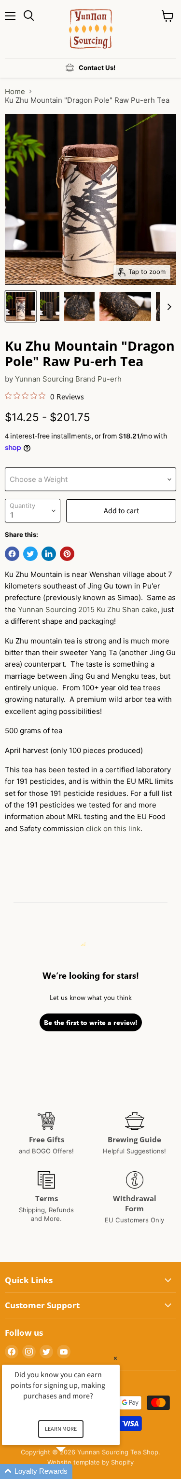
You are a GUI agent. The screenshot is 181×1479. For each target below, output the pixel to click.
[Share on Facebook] (12, 554)
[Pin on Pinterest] (67, 554)
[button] (72, 1471)
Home (15, 91)
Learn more (61, 1429)
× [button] (115, 1358)
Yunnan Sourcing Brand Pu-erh (68, 378)
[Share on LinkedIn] (49, 554)
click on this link (113, 828)
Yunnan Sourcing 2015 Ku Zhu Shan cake (87, 609)
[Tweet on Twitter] (30, 554)
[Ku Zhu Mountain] (20, 306)
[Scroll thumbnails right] (167, 307)
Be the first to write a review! (91, 1022)
